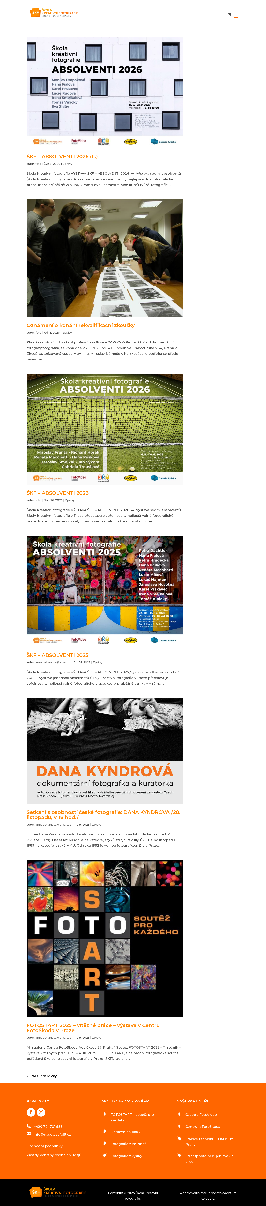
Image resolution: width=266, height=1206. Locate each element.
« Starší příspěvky (42, 1076)
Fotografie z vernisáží (129, 1144)
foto (38, 163)
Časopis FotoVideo (201, 1115)
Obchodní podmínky (45, 1146)
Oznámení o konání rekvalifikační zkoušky (81, 325)
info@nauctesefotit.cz (52, 1134)
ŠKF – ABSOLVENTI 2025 (57, 655)
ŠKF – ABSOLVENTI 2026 (58, 493)
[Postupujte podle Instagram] (41, 1112)
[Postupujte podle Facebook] (31, 1112)
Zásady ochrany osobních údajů (54, 1155)
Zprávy (67, 163)
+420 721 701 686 (48, 1127)
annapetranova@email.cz (53, 662)
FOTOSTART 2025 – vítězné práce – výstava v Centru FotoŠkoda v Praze (93, 1027)
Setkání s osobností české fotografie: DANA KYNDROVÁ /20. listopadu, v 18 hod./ (103, 814)
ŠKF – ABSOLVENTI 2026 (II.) (62, 156)
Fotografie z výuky (126, 1156)
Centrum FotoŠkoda (202, 1127)
